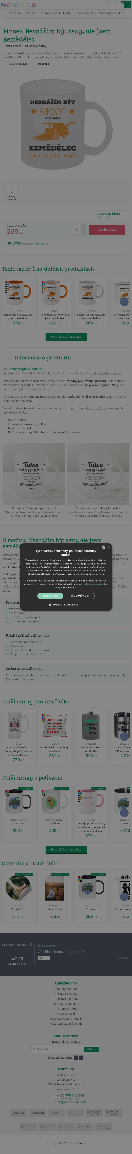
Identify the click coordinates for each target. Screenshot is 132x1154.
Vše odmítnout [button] (80, 595)
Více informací (70, 587)
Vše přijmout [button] (50, 595)
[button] (65, 605)
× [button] (108, 547)
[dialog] (66, 577)
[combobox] (103, 547)
